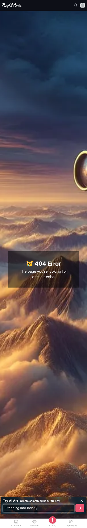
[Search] (76, 5)
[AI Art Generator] (12, 7)
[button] (82, 5)
